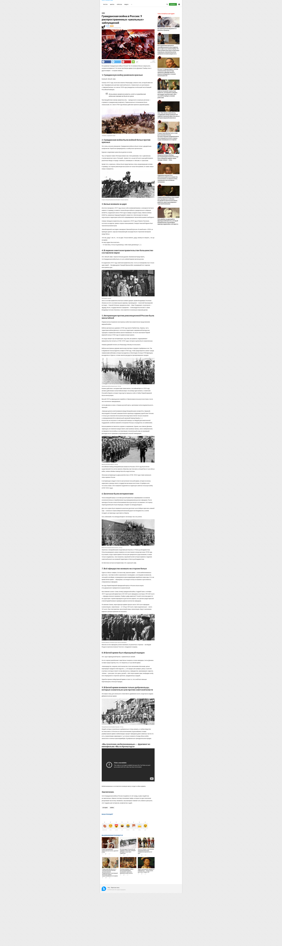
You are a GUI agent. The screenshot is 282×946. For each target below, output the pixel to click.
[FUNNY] (128, 826)
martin (107, 26)
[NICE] (110, 826)
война (112, 807)
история (105, 807)
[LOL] (122, 826)
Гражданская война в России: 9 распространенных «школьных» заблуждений (123, 19)
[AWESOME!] (104, 826)
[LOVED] (116, 826)
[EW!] (145, 826)
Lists (103, 13)
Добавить (173, 4)
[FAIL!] (133, 826)
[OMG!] (139, 826)
